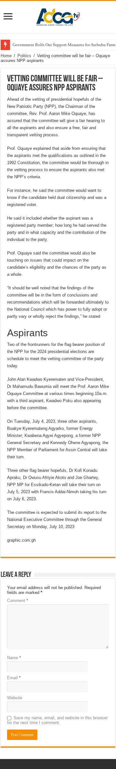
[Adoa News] (58, 16)
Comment (17, 600)
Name (14, 657)
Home (6, 55)
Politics (24, 55)
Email (14, 677)
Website (14, 697)
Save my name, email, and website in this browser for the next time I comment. (57, 720)
